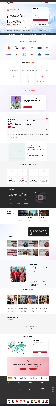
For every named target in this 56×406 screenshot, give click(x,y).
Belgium (13, 402)
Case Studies (42, 383)
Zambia (32, 402)
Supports (19, 383)
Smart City (8, 383)
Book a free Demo (23, 368)
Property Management (9, 384)
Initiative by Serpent (31, 384)
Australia (46, 402)
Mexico (43, 402)
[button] (28, 404)
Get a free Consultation (33, 368)
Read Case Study (20, 220)
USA (9, 402)
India (28, 402)
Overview (30, 383)
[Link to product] (9, 378)
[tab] (15, 133)
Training (19, 384)
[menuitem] (21, 2)
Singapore (35, 402)
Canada (20, 402)
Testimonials (42, 384)
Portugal (39, 402)
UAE (16, 402)
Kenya (24, 402)
